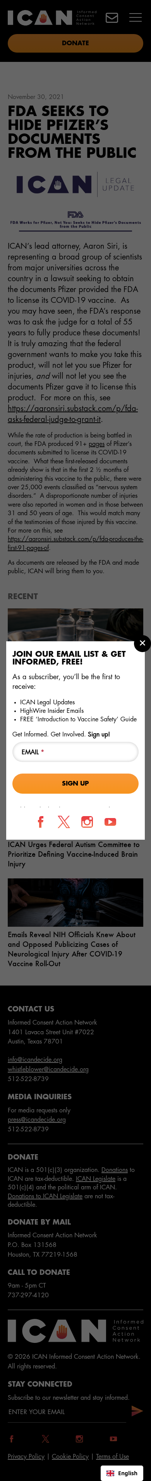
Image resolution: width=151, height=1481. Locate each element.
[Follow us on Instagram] (87, 821)
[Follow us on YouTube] (110, 821)
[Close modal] (142, 643)
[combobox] (122, 1473)
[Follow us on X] (63, 821)
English (127, 1473)
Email (33, 752)
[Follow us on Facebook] (40, 821)
